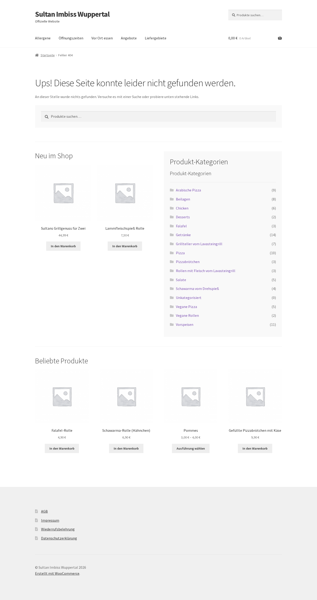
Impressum (50, 520)
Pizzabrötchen (188, 261)
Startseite (48, 55)
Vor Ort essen (102, 38)
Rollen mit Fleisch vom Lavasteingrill (205, 270)
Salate (181, 279)
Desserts (183, 217)
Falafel (181, 226)
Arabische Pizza (188, 190)
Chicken (182, 208)
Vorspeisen (184, 324)
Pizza (180, 253)
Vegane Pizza (186, 306)
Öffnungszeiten (71, 38)
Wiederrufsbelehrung (58, 529)
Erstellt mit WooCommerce (57, 573)
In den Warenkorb (63, 246)
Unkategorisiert (188, 297)
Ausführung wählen (191, 448)
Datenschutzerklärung (59, 538)
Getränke (183, 234)
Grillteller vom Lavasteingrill (199, 243)
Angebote (129, 38)
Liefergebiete (155, 38)
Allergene (43, 38)
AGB (44, 511)
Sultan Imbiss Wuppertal (72, 14)
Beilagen (183, 199)
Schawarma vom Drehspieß (197, 288)
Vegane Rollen (187, 315)
